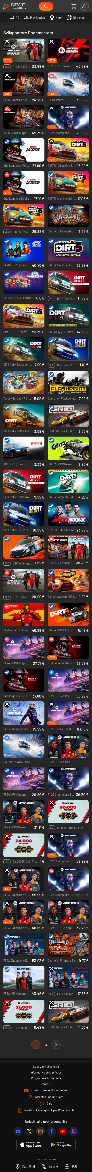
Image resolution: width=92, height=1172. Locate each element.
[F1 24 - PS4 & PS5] (68, 680)
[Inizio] (14, 6)
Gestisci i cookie (46, 1159)
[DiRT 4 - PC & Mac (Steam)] (68, 614)
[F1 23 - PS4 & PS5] (68, 746)
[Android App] (61, 1144)
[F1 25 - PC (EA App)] (23, 117)
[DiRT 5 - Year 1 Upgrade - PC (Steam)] (23, 216)
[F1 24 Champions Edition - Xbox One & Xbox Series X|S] (23, 713)
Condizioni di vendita (46, 1066)
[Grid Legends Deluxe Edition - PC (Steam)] (23, 680)
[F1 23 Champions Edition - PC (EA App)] (68, 879)
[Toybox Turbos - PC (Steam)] (23, 382)
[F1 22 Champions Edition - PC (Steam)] (23, 945)
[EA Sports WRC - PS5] (23, 746)
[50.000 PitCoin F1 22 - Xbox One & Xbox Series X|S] (68, 811)
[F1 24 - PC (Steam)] (23, 778)
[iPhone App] (30, 1144)
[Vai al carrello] (73, 6)
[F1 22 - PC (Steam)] (23, 977)
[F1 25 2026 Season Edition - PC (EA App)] (68, 547)
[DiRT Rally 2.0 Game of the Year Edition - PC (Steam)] (68, 316)
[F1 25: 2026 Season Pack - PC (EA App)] (23, 581)
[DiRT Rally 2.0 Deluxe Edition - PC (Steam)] (23, 481)
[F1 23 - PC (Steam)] (23, 811)
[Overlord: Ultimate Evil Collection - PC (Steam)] (68, 945)
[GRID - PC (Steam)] (23, 448)
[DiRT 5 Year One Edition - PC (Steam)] (68, 183)
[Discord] (18, 1131)
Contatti (46, 1084)
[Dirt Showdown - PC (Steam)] (68, 581)
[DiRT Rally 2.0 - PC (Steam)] (23, 514)
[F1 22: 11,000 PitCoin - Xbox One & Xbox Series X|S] (23, 1011)
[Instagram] (40, 1131)
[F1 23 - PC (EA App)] (68, 912)
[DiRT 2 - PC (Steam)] (68, 448)
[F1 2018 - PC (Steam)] (68, 514)
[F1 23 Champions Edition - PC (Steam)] (68, 778)
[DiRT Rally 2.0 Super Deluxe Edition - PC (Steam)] (23, 349)
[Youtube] (62, 1131)
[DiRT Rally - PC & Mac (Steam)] (23, 415)
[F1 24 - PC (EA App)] (23, 647)
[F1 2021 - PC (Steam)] (23, 249)
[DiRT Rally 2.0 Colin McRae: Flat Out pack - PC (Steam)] (68, 349)
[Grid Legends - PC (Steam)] (23, 150)
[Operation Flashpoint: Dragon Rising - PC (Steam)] (68, 382)
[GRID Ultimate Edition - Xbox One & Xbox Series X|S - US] (68, 1011)
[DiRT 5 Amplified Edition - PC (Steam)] (68, 249)
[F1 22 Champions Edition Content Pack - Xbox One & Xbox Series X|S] (68, 977)
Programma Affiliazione (46, 1078)
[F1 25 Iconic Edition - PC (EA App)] (23, 614)
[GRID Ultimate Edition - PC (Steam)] (68, 415)
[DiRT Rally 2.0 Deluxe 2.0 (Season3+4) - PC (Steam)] (68, 282)
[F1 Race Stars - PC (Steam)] (23, 282)
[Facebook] (51, 1131)
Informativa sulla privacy (46, 1072)
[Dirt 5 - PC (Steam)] (23, 316)
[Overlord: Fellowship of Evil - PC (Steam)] (68, 216)
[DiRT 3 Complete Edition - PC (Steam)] (68, 481)
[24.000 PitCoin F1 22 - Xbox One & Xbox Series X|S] (23, 845)
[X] (29, 1131)
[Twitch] (73, 1131)
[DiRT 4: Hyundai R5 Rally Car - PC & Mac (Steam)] (23, 547)
